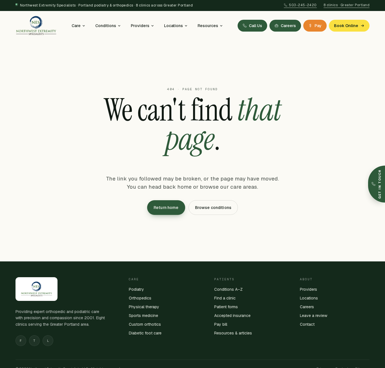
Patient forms (226, 306)
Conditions (105, 25)
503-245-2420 (303, 5)
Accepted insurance (232, 315)
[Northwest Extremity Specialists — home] (36, 26)
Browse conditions (213, 207)
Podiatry (136, 289)
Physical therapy (144, 306)
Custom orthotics (145, 324)
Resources (208, 25)
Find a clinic (225, 298)
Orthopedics (140, 298)
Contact (307, 324)
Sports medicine (143, 315)
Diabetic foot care (145, 333)
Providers (140, 25)
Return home (166, 207)
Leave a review (313, 315)
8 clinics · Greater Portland (346, 5)
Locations (173, 25)
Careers (307, 306)
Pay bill (220, 324)
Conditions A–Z (228, 289)
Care (76, 25)
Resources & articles (233, 333)
